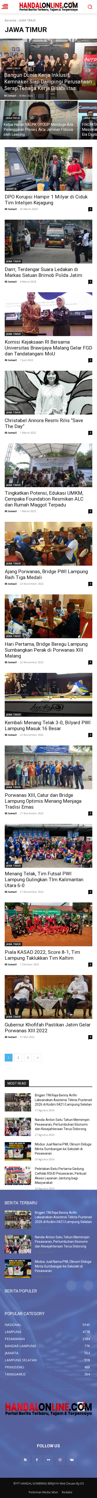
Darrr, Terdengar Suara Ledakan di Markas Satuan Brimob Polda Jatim (43, 272)
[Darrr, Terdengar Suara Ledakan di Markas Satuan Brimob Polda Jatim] (48, 241)
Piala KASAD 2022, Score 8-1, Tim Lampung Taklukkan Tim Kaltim (42, 955)
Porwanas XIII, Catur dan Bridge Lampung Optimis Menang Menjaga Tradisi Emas (43, 801)
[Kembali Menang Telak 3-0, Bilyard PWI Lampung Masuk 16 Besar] (48, 695)
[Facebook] (36, 1460)
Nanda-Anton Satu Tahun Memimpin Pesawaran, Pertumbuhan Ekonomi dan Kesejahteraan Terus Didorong (62, 1124)
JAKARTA (11, 188)
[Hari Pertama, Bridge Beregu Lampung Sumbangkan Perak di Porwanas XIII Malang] (48, 616)
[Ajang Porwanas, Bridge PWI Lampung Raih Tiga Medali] (48, 544)
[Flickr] (48, 1460)
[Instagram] (60, 1460)
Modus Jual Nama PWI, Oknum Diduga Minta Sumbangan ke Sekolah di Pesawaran (63, 1148)
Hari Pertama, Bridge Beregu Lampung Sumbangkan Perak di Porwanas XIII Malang (46, 650)
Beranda (10, 20)
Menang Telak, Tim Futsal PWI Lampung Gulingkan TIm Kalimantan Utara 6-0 (44, 879)
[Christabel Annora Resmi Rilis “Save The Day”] (48, 393)
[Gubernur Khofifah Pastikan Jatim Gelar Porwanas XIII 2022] (48, 997)
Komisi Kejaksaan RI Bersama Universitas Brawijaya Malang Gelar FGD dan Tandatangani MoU (48, 348)
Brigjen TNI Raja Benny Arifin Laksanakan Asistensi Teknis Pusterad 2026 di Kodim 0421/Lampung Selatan (63, 1099)
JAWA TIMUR (13, 68)
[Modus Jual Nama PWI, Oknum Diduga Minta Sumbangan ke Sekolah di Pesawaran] (18, 1151)
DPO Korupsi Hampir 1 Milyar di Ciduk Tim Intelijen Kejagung (46, 200)
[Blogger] (25, 1460)
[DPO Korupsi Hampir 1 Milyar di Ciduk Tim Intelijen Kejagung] (48, 169)
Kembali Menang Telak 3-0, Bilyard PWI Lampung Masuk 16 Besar (48, 725)
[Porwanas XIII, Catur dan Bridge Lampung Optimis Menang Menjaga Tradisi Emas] (48, 767)
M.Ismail (11, 209)
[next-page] (38, 1058)
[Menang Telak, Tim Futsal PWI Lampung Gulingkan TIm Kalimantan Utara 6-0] (48, 846)
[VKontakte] (71, 1460)
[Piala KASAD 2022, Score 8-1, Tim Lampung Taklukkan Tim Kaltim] (48, 924)
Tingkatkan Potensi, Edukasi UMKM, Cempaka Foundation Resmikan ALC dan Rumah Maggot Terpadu (44, 499)
